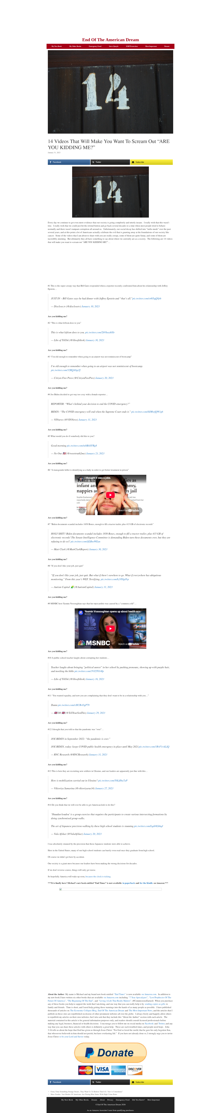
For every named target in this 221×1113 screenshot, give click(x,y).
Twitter (161, 1023)
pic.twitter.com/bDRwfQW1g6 (147, 411)
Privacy (110, 1099)
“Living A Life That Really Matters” (115, 1000)
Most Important (151, 46)
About (102, 1099)
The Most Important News (140, 1010)
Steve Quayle (113, 46)
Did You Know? (138, 1099)
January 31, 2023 (88, 419)
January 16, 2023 (95, 679)
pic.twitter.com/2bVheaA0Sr (100, 332)
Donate (166, 46)
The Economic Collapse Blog (83, 1010)
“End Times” (120, 994)
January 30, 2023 (90, 306)
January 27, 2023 (104, 788)
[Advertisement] (110, 18)
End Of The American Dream (110, 39)
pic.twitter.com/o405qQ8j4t (146, 298)
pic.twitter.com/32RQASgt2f (65, 370)
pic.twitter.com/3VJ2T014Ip (89, 671)
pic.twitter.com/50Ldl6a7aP (112, 780)
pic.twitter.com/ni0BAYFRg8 (82, 445)
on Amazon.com (149, 994)
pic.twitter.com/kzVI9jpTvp (115, 579)
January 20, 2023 (104, 378)
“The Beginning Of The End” (80, 1000)
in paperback (129, 883)
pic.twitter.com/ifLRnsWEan (85, 541)
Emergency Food (95, 46)
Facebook (149, 1023)
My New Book (57, 46)
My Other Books (75, 46)
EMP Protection (132, 46)
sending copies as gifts (155, 1003)
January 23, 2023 (95, 453)
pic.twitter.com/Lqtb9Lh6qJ (148, 826)
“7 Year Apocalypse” (138, 997)
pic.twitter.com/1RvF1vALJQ (154, 746)
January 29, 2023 (96, 712)
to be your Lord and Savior (71, 1036)
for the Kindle (146, 883)
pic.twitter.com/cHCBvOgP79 (73, 705)
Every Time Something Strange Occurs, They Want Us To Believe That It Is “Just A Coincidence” (87, 1091)
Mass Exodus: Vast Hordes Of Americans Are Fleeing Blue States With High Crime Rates (84, 1094)
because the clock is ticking (98, 876)
